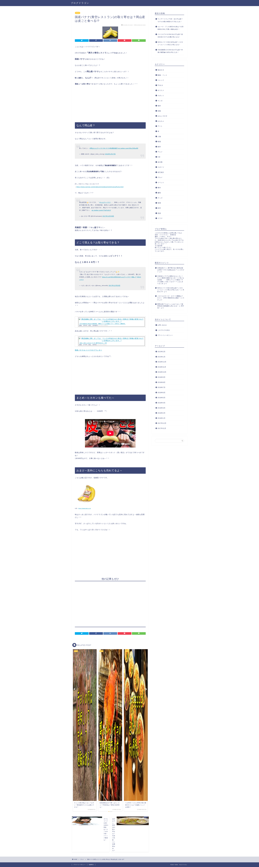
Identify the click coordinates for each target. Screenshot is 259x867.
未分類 (160, 162)
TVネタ (160, 85)
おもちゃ (161, 121)
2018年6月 (161, 392)
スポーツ (161, 167)
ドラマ (160, 218)
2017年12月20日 (114, 285)
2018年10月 (162, 372)
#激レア (134, 277)
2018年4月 (161, 403)
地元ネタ (161, 70)
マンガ (160, 101)
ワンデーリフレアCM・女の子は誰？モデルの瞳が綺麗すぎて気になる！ (170, 20)
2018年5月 (161, 397)
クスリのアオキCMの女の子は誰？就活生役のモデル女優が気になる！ (170, 36)
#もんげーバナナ (105, 202)
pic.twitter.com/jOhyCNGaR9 (128, 148)
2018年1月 (161, 418)
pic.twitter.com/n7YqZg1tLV (101, 210)
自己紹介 (161, 172)
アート (160, 126)
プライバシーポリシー (165, 335)
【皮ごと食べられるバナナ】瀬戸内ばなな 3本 (93, 343)
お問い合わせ (162, 325)
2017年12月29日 (108, 216)
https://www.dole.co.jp (84, 508)
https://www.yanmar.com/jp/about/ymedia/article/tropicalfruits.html (100, 187)
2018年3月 (161, 408)
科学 (159, 208)
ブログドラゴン (80, 3)
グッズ (160, 198)
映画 (159, 141)
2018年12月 (162, 362)
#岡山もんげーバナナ (97, 148)
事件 (159, 188)
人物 (159, 136)
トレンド (161, 80)
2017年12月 (162, 423)
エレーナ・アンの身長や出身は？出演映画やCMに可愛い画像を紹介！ (170, 28)
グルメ (77, 13)
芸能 (159, 111)
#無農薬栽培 (113, 148)
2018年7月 (161, 387)
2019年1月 (161, 357)
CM (159, 157)
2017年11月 (162, 428)
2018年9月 (161, 377)
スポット (161, 95)
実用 (159, 203)
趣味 (159, 193)
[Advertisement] (110, 104)
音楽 (159, 213)
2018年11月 (162, 367)
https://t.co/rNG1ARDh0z (111, 277)
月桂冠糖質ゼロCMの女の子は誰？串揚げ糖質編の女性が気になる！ (170, 51)
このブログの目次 (164, 330)
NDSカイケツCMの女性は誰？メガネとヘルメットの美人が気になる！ (170, 43)
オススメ (161, 90)
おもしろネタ (162, 116)
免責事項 (91, 864)
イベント (161, 182)
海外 (159, 106)
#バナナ (106, 148)
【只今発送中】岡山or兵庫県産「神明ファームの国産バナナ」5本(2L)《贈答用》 (102, 323)
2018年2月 (161, 413)
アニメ (160, 152)
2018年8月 (161, 382)
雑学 (159, 147)
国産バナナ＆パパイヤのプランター (88, 350)
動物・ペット (162, 75)
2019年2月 (161, 351)
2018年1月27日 (110, 154)
